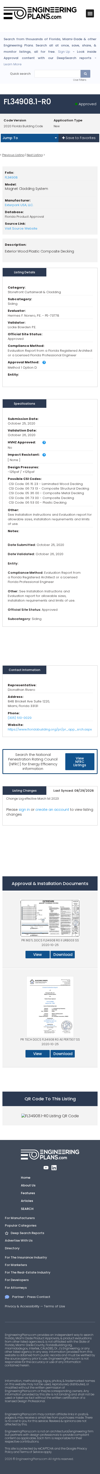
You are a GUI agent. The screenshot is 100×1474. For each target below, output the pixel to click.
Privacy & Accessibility (22, 1306)
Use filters (79, 80)
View (37, 954)
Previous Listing (13, 155)
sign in (24, 809)
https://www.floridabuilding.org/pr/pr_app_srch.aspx (50, 729)
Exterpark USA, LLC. (19, 205)
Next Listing (35, 155)
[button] (90, 13)
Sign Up (64, 52)
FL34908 (11, 177)
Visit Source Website (21, 228)
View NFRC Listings (79, 761)
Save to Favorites (80, 137)
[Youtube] (46, 1167)
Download (63, 954)
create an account (52, 809)
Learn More (13, 64)
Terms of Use (54, 1306)
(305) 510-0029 (20, 717)
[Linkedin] (54, 1167)
